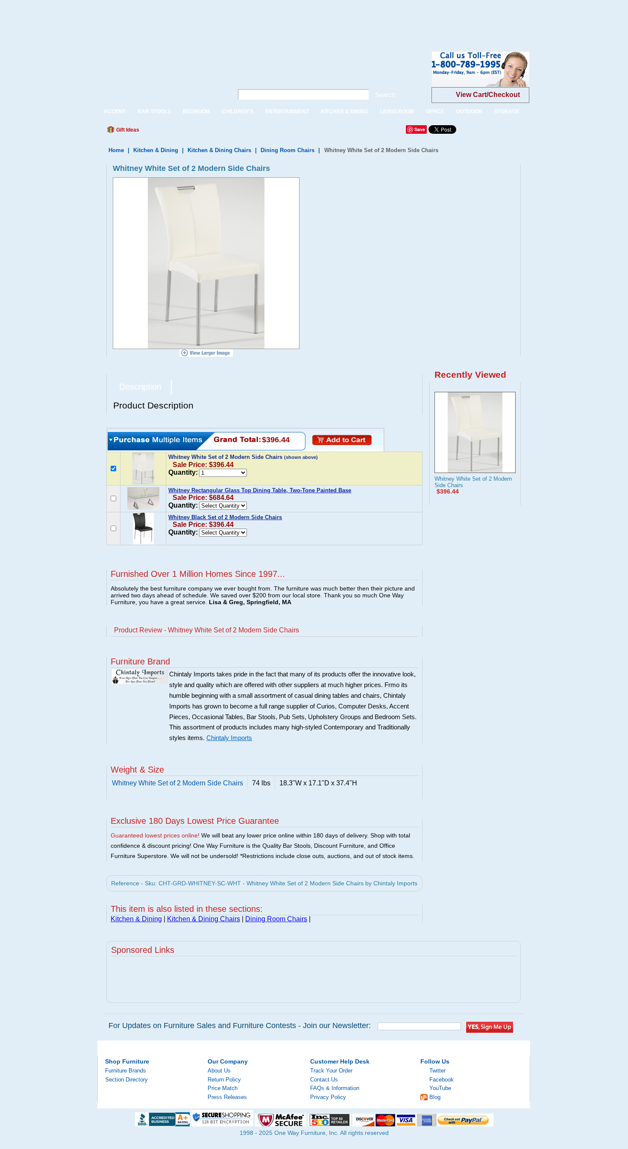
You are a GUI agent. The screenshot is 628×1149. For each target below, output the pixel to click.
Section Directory (126, 1079)
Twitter (437, 1070)
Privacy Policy (328, 1097)
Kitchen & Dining (155, 150)
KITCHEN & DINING (344, 112)
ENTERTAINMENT (287, 112)
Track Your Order (331, 1070)
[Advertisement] (155, 19)
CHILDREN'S (237, 112)
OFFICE (435, 112)
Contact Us (324, 1079)
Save (419, 129)
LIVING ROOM (397, 112)
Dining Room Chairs (287, 150)
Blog (434, 1097)
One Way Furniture (161, 76)
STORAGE (506, 112)
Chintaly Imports (229, 738)
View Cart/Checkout (488, 94)
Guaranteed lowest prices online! (155, 835)
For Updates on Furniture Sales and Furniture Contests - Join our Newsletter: (240, 1025)
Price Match (223, 1088)
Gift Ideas (127, 129)
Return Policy (224, 1079)
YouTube (440, 1088)
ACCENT (115, 112)
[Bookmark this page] (165, 132)
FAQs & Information (334, 1088)
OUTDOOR (469, 112)
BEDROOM (196, 112)
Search (385, 94)
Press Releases (227, 1097)
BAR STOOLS (154, 112)
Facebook (441, 1079)
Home (116, 150)
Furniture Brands (125, 1070)
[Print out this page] (208, 132)
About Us (219, 1070)
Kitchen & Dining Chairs (219, 150)
